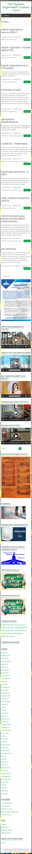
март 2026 (4, 652)
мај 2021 (3, 710)
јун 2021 (3, 707)
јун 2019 (3, 756)
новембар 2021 (6, 696)
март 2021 (4, 716)
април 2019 (4, 762)
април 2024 (4, 664)
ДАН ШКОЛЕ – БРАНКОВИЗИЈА (9, 120)
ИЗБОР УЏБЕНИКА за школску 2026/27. (12, 31)
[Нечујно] (26, 347)
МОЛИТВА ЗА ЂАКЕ (11, 90)
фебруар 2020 (5, 744)
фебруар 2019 (5, 767)
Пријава (3, 824)
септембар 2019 (6, 753)
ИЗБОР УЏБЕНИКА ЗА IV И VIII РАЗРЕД (13, 630)
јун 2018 (3, 785)
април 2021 (4, 713)
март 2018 (4, 793)
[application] (16, 340)
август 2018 (4, 782)
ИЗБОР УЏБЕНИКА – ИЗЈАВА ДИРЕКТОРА (14, 628)
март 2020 (4, 742)
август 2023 (4, 673)
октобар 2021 (5, 698)
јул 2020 (3, 736)
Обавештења (12, 39)
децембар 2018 (6, 773)
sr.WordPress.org (6, 833)
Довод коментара (6, 830)
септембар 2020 (6, 730)
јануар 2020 (4, 747)
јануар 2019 (4, 770)
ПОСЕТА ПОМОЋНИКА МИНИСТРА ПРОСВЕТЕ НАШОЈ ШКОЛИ (13, 219)
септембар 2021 (6, 701)
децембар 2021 (6, 693)
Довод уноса (5, 827)
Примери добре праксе (15, 135)
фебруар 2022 (5, 687)
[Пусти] (3, 347)
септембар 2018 (6, 779)
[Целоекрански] (28, 347)
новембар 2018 (6, 776)
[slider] (15, 346)
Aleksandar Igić (7, 37)
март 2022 (4, 684)
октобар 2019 (5, 750)
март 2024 (4, 667)
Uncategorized (5, 803)
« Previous (6, 276)
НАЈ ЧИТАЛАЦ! (8, 249)
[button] (16, 340)
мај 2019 (3, 759)
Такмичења (25, 161)
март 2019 (4, 765)
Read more (27, 39)
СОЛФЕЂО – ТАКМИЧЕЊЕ (14, 143)
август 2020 (4, 733)
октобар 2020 (5, 727)
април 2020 (4, 739)
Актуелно (6, 39)
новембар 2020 (6, 724)
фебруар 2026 (5, 655)
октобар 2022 (5, 675)
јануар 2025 (4, 658)
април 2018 (4, 790)
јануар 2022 (4, 690)
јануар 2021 (4, 721)
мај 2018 (3, 788)
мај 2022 (3, 681)
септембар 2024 (6, 661)
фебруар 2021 (5, 719)
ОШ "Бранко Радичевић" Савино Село (15, 7)
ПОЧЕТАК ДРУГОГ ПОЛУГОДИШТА (12, 633)
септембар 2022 (6, 678)
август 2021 (4, 704)
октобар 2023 (5, 670)
